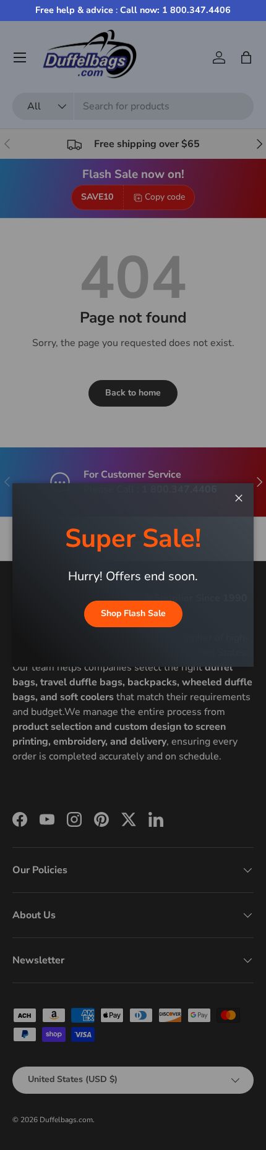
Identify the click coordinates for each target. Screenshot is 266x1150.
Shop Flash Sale (133, 613)
